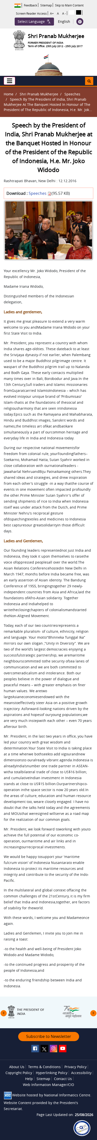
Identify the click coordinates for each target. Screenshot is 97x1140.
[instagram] (53, 1048)
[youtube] (62, 1048)
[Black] (78, 12)
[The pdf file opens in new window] (82, 1128)
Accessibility (81, 1072)
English (64, 21)
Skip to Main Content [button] (69, 5)
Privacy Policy (75, 1066)
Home (8, 94)
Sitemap (46, 5)
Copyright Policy (18, 1072)
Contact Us (63, 1078)
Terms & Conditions (44, 1066)
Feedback (30, 5)
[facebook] (35, 1048)
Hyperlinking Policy (51, 1072)
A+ (52, 13)
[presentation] (3, 1013)
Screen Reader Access (31, 13)
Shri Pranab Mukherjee (39, 94)
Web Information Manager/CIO (48, 1084)
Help (29, 1078)
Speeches (72, 94)
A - (64, 13)
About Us (16, 1066)
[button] (9, 81)
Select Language (31, 21)
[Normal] (71, 12)
